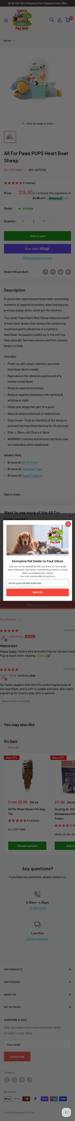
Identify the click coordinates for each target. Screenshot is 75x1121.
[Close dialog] (68, 524)
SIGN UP (37, 592)
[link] (37, 540)
